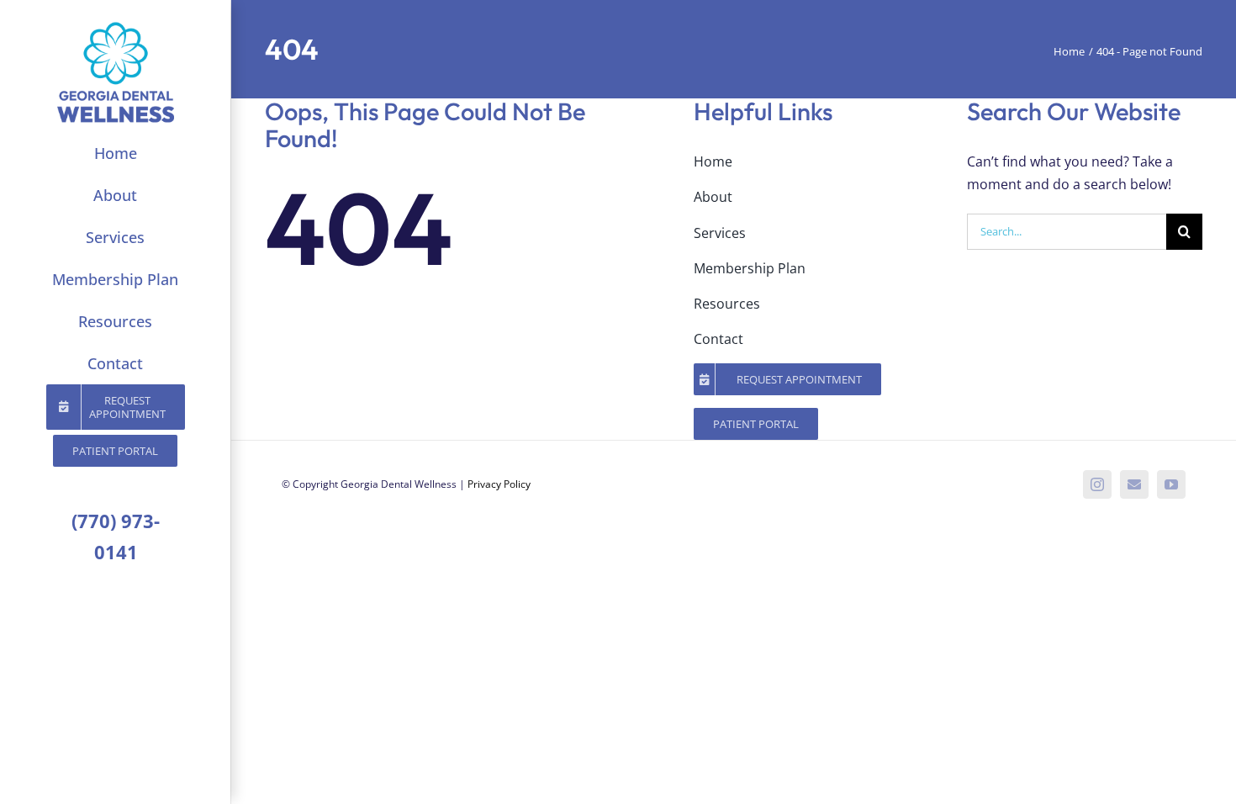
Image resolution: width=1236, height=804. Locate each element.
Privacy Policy (499, 484)
